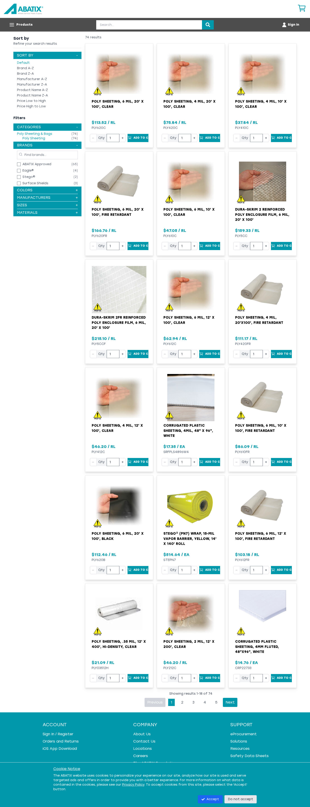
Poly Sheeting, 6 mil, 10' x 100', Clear (189, 212)
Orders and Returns (61, 741)
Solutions (238, 741)
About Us (142, 734)
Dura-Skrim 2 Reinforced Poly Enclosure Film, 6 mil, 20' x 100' (262, 214)
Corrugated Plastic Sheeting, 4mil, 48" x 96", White (188, 430)
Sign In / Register (58, 734)
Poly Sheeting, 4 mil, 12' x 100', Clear (117, 428)
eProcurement (243, 734)
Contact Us (144, 741)
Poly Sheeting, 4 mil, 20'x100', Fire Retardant (259, 320)
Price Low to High (31, 101)
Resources (240, 748)
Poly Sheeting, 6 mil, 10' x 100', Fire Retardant (260, 428)
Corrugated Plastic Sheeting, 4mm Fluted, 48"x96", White (257, 647)
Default (23, 63)
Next (230, 702)
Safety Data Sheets (249, 756)
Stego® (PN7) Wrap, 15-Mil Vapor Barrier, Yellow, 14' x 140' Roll (190, 538)
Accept (213, 799)
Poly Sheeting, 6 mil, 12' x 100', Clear (188, 320)
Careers (140, 756)
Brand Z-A (25, 74)
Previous (155, 702)
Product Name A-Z (32, 90)
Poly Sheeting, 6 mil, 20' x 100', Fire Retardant (118, 212)
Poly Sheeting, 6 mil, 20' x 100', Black (118, 536)
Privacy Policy (133, 785)
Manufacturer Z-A (32, 84)
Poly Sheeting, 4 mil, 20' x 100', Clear (189, 104)
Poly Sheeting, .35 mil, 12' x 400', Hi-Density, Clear (119, 644)
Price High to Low (31, 106)
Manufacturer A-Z (32, 79)
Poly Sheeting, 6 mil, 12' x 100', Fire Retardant (260, 536)
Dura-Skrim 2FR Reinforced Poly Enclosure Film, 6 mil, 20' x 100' (119, 322)
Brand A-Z (25, 68)
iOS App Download (60, 748)
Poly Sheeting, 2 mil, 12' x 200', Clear (188, 644)
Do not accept (240, 799)
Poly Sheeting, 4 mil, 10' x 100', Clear (261, 104)
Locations (142, 748)
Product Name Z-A (32, 95)
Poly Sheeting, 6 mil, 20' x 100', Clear (118, 104)
